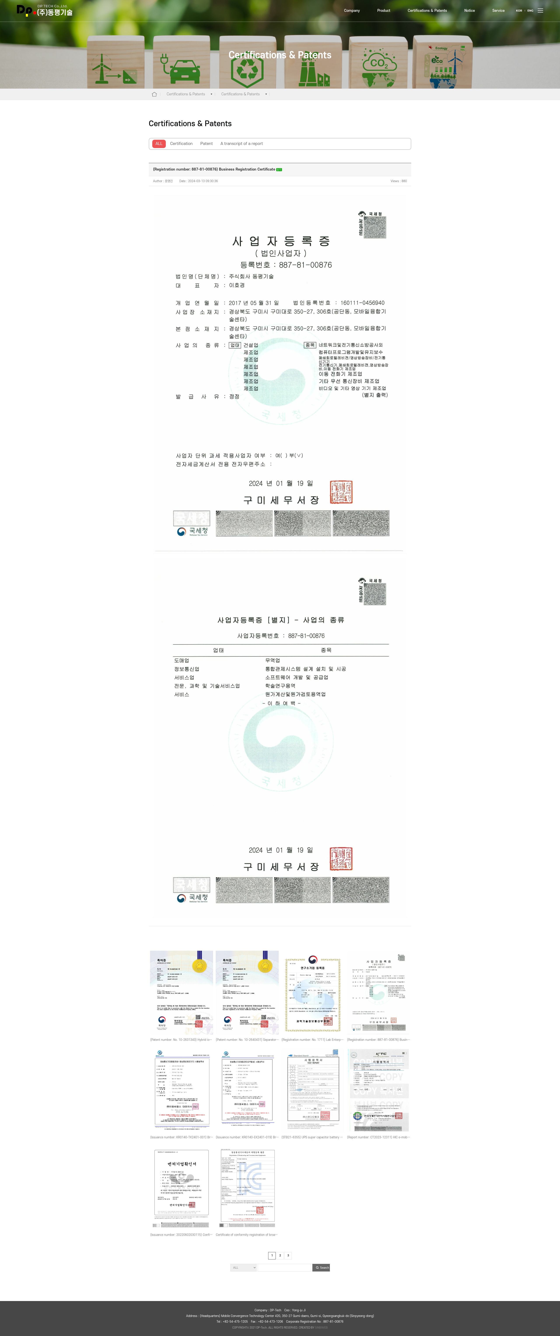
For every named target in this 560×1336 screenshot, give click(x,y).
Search (324, 1267)
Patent (206, 143)
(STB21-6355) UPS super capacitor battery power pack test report (326, 1137)
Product (383, 11)
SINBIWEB (321, 1327)
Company (352, 11)
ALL (159, 143)
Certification (181, 143)
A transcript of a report (241, 143)
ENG (530, 10)
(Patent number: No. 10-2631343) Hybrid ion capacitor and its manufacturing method (208, 1039)
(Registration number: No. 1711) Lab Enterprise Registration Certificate (329, 1039)
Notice (469, 11)
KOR (519, 10)
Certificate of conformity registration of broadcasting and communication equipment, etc (275, 1235)
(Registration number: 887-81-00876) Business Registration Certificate (395, 1039)
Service (498, 11)
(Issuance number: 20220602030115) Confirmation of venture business (199, 1235)
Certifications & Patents (427, 11)
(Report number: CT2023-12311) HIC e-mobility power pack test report (395, 1137)
